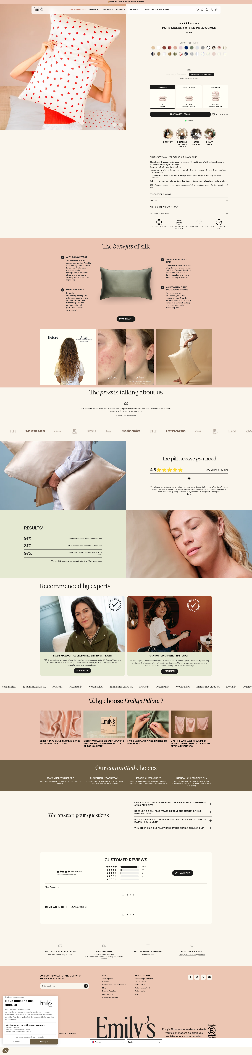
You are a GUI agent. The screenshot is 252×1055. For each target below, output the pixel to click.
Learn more (82, 669)
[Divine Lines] (189, 60)
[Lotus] (181, 48)
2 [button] (123, 893)
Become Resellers (109, 989)
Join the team (140, 980)
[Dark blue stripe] (153, 54)
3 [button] (127, 893)
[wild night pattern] (192, 54)
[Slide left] (114, 125)
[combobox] (107, 1040)
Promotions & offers (110, 996)
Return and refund (142, 986)
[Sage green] (192, 48)
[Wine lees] (170, 48)
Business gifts (107, 992)
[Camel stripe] (159, 54)
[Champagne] (153, 48)
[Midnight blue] (186, 48)
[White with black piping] (208, 48)
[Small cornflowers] (208, 54)
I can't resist (126, 319)
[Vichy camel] (170, 54)
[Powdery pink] (214, 54)
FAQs (104, 974)
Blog (104, 986)
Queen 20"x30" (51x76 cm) (201, 74)
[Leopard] (214, 48)
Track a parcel (107, 977)
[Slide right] (121, 125)
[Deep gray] (203, 48)
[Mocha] (164, 48)
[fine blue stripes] (197, 54)
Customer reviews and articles (114, 983)
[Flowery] (219, 48)
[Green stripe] (225, 48)
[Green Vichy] (175, 54)
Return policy (140, 989)
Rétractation (140, 983)
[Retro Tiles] (219, 54)
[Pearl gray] (197, 48)
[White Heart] (186, 54)
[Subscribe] (86, 984)
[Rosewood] (175, 48)
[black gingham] (164, 54)
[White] (159, 48)
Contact (105, 980)
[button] (202, 10)
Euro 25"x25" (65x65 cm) (176, 74)
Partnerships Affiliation (144, 977)
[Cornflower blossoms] (203, 54)
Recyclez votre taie (142, 974)
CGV (137, 992)
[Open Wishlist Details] (197, 10)
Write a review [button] (182, 871)
